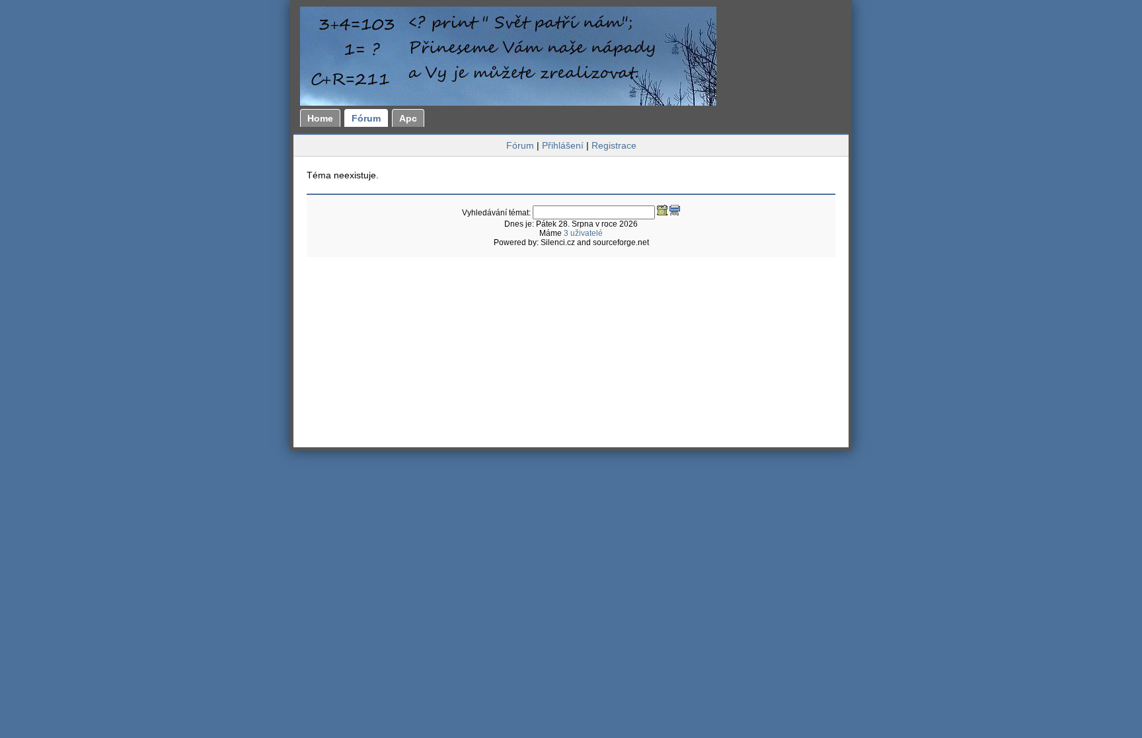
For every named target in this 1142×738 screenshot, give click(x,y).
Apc (408, 118)
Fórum (366, 118)
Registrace (613, 145)
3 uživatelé (583, 233)
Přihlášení (563, 145)
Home (320, 118)
